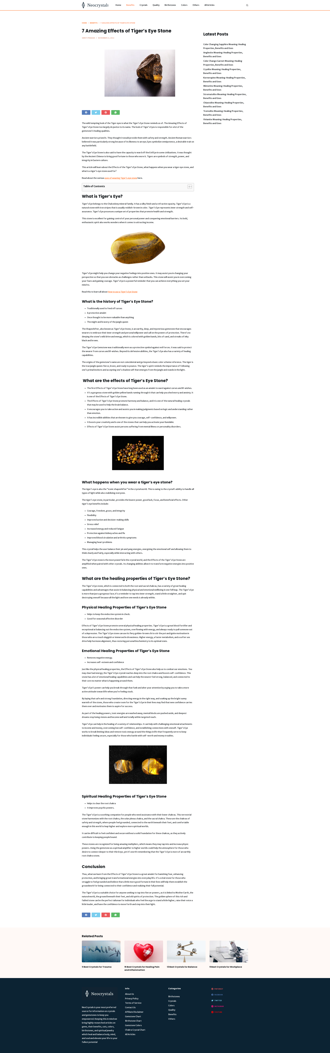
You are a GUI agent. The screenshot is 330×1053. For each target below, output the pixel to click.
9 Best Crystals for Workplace (225, 966)
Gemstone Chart (133, 1016)
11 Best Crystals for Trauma (97, 966)
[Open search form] (247, 5)
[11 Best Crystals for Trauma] (101, 951)
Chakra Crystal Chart (135, 1030)
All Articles (209, 5)
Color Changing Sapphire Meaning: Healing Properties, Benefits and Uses (224, 46)
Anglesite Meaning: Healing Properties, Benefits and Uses (223, 54)
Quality (156, 5)
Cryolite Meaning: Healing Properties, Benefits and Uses (222, 71)
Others (196, 5)
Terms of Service (133, 1003)
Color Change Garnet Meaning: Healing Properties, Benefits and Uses (222, 63)
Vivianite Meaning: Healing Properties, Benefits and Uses (222, 121)
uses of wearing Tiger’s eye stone (121, 178)
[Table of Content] (189, 187)
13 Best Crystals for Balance (182, 966)
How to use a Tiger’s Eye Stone (122, 291)
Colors (184, 5)
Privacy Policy (131, 998)
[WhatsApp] (115, 112)
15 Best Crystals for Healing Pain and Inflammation (141, 968)
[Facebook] (86, 112)
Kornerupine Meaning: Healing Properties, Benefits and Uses (224, 79)
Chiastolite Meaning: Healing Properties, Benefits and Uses (223, 104)
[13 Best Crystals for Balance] (186, 951)
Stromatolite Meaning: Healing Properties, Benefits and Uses (224, 96)
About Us (129, 994)
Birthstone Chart (133, 1021)
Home (118, 5)
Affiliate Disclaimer (134, 1012)
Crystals (143, 5)
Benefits (130, 5)
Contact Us (130, 1007)
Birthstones (170, 5)
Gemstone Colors (133, 1025)
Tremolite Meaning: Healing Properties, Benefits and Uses (223, 113)
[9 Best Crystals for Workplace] (228, 951)
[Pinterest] (105, 112)
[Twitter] (96, 112)
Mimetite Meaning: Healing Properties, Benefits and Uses (223, 88)
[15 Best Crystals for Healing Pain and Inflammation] (143, 951)
